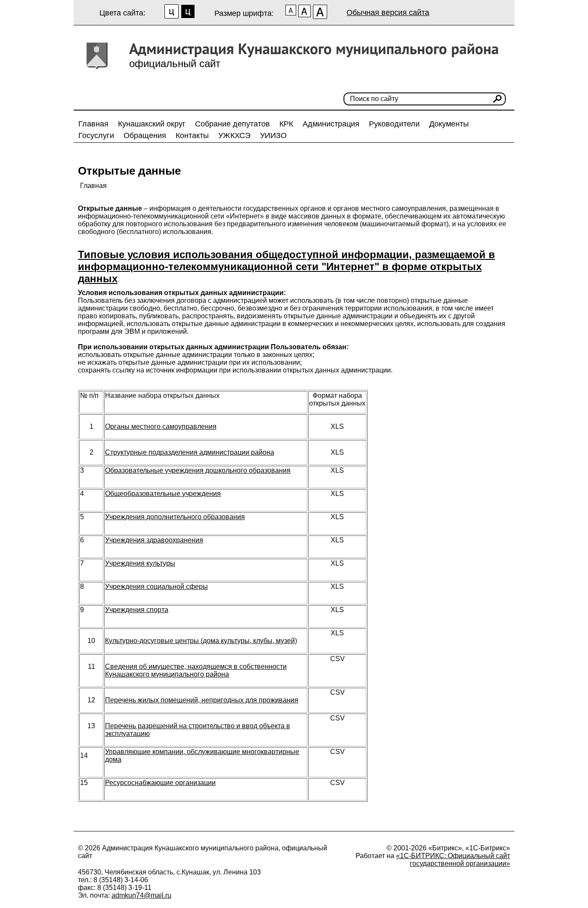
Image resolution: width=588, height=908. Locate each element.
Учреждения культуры (140, 563)
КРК (286, 124)
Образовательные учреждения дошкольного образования (198, 470)
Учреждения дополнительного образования (175, 516)
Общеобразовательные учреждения (163, 493)
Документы (449, 124)
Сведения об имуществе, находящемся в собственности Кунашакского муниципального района (196, 670)
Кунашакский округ (152, 124)
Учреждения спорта (136, 609)
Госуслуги (96, 135)
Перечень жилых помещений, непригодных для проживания (201, 700)
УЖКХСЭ (234, 135)
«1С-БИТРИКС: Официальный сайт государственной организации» (453, 859)
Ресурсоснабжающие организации (160, 782)
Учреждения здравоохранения (154, 540)
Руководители (394, 124)
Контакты (192, 135)
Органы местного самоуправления (161, 426)
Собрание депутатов (232, 124)
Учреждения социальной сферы (156, 586)
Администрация (331, 124)
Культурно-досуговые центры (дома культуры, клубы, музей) (201, 640)
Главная (93, 124)
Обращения (145, 135)
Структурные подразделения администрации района (189, 452)
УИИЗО (273, 135)
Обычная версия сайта (388, 12)
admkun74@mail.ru (141, 895)
